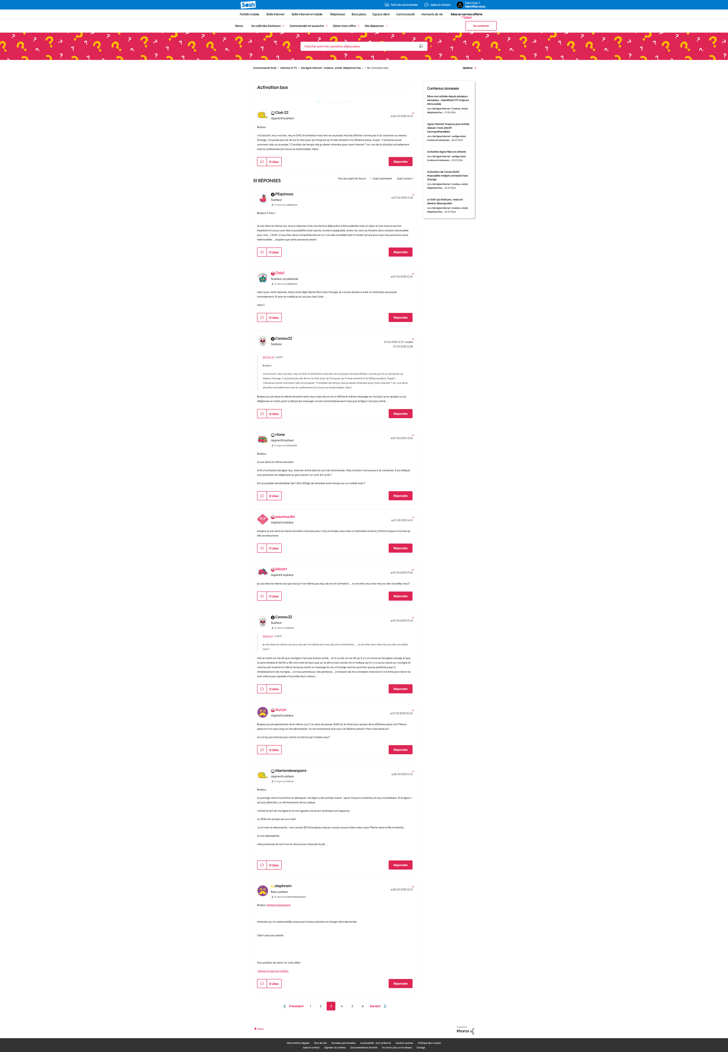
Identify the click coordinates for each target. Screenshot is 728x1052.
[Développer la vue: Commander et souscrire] (327, 26)
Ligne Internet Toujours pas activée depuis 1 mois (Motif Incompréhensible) (448, 127)
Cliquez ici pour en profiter (273, 971)
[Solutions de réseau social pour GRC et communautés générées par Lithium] (465, 1030)
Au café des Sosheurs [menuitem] (266, 26)
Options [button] (467, 68)
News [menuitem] (239, 26)
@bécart (268, 636)
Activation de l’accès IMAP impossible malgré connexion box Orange (447, 175)
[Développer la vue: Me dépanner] (387, 26)
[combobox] (364, 46)
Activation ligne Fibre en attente (446, 151)
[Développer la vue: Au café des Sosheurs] (283, 26)
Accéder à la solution (338, 101)
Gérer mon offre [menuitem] (344, 26)
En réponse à (285, 204)
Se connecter (481, 25)
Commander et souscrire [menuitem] (307, 26)
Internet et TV (288, 68)
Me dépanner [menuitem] (374, 26)
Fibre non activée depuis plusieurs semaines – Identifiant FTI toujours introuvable (448, 100)
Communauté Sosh (264, 68)
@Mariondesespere (279, 905)
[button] (262, 161)
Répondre (401, 161)
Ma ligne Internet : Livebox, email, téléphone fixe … (332, 68)
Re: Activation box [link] (377, 68)
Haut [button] (261, 1029)
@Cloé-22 (268, 357)
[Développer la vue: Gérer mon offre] (358, 26)
